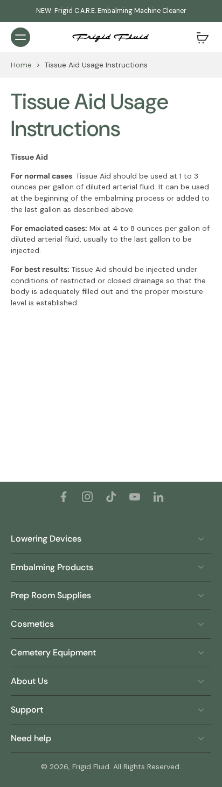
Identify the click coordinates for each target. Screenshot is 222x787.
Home (21, 65)
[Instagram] (87, 497)
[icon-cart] (199, 37)
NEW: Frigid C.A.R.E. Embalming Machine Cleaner (111, 10)
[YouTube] (135, 497)
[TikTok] (111, 497)
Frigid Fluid (90, 766)
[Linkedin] (158, 497)
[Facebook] (63, 497)
